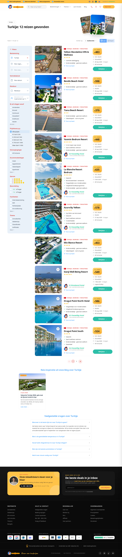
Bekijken (103, 69)
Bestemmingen (54, 7)
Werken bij (66, 512)
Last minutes (77, 7)
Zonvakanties (11, 510)
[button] (27, 58)
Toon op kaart (70, 66)
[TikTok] (108, 553)
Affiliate (65, 518)
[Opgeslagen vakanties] (100, 7)
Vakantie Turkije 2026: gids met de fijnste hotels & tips (32, 396)
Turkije (11, 22)
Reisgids (10, 524)
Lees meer (25, 407)
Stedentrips (10, 512)
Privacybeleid (94, 512)
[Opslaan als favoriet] (58, 49)
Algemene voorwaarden (97, 510)
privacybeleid (90, 491)
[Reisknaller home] (15, 7)
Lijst (104, 41)
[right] (80, 361)
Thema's (66, 7)
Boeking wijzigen (40, 512)
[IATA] (99, 2)
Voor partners (67, 521)
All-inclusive (11, 515)
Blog (85, 7)
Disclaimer (93, 521)
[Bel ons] (92, 7)
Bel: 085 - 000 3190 (40, 518)
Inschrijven (105, 487)
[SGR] (93, 2)
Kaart (112, 41)
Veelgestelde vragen (41, 510)
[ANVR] (90, 2)
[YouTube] (113, 553)
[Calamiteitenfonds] (96, 2)
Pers (64, 515)
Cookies (92, 515)
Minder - (12, 124)
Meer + (12, 172)
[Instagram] (104, 553)
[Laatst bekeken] (96, 7)
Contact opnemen (40, 515)
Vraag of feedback (40, 521)
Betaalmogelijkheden (96, 518)
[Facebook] (100, 553)
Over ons (65, 510)
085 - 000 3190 (27, 486)
